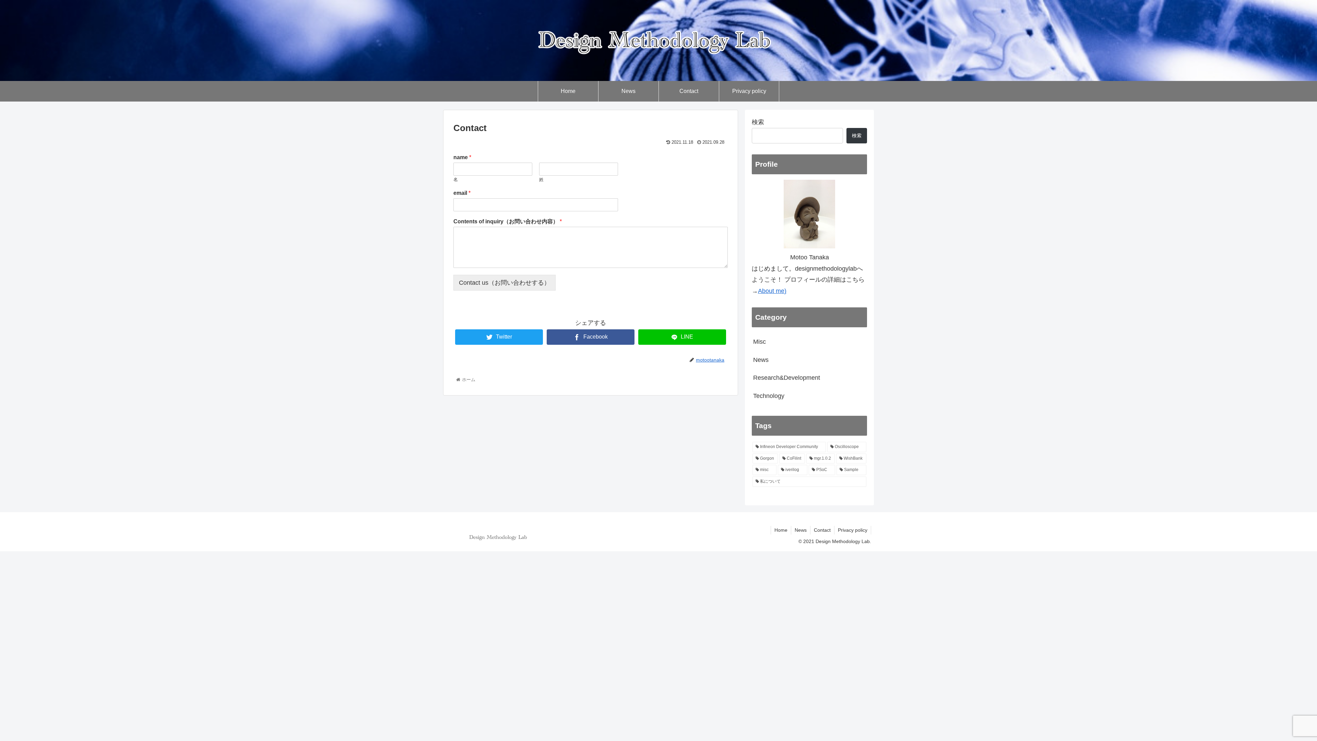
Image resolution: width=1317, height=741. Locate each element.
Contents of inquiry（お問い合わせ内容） (507, 221)
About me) (772, 290)
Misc (759, 341)
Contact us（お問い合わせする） (504, 282)
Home (780, 530)
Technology (768, 395)
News (761, 359)
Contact (822, 530)
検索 (758, 122)
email (462, 193)
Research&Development (786, 377)
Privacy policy (852, 530)
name (462, 157)
